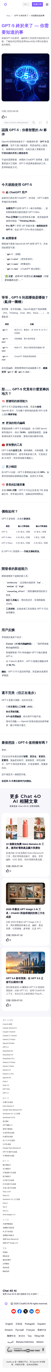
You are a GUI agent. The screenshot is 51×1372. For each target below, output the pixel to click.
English (9, 1324)
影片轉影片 (7, 1176)
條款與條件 (7, 1260)
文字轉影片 (7, 1169)
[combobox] (26, 4)
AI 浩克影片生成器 (9, 1184)
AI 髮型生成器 (8, 1137)
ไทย (30, 1336)
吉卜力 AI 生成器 (9, 1140)
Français (30, 1330)
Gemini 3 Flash (8, 1066)
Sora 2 (5, 1203)
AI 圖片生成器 (8, 1102)
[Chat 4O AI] (5, 4)
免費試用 (37, 4)
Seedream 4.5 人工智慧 (11, 1114)
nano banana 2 (8, 1106)
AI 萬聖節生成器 (8, 1156)
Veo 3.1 (5, 1211)
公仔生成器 (7, 1144)
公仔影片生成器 (8, 1180)
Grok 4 (5, 1081)
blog (8, 15)
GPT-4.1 (6, 1047)
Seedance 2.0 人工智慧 (11, 1199)
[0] (3, 116)
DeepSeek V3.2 (8, 1059)
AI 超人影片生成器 (9, 1188)
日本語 (19, 1324)
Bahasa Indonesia (25, 1342)
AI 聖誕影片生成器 (9, 1173)
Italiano (40, 1342)
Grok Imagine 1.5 (9, 1215)
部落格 (5, 1252)
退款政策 (6, 1267)
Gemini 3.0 (7, 1070)
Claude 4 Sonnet (9, 1032)
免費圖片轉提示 (8, 1235)
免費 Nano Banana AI (10, 1239)
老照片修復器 (8, 1129)
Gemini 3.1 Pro (8, 1074)
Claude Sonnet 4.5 (10, 1028)
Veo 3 (5, 1207)
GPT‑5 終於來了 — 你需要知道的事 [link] (29, 15)
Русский (20, 1330)
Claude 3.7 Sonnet (10, 1036)
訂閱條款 (6, 1264)
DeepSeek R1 (8, 1051)
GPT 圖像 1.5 (7, 1125)
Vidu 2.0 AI (7, 1192)
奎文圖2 (6, 1121)
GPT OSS (6, 1089)
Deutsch (9, 1330)
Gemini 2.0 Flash (9, 1062)
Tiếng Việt (39, 1336)
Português (30, 1324)
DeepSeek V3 (8, 1055)
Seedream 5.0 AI (9, 1117)
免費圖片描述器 (8, 1228)
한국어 (21, 1336)
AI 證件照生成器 (8, 1133)
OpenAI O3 (7, 1078)
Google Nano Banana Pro (12, 1110)
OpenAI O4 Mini (8, 1043)
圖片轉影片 (7, 1165)
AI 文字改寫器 (8, 1231)
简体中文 (42, 1330)
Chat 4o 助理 (7, 1024)
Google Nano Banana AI (12, 1148)
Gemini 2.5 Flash (9, 1039)
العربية (10, 1342)
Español (42, 1324)
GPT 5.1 (6, 1093)
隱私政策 (6, 1256)
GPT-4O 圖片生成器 (10, 1152)
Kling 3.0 (6, 1195)
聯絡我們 (6, 1271)
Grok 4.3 (6, 1085)
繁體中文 (11, 1336)
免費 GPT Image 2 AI (10, 1243)
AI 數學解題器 (8, 1224)
